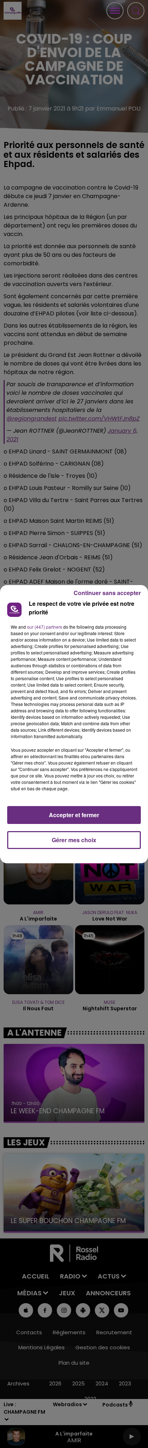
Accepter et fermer (74, 815)
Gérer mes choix (74, 840)
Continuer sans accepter (107, 593)
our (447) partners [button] (44, 627)
